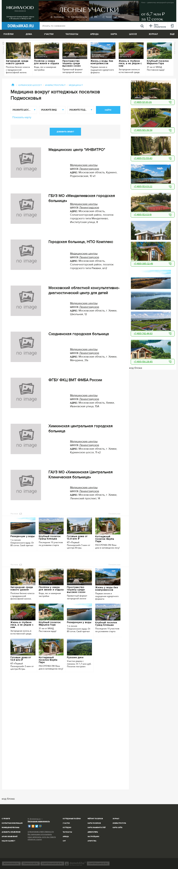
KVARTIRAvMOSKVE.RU (52, 863)
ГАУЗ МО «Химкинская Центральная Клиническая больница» (80, 475)
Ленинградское (89, 168)
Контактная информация (12, 823)
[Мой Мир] (40, 826)
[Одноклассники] (33, 826)
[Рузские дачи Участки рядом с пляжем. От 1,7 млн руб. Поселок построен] (152, 299)
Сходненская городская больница (78, 334)
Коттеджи (67, 828)
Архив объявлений (9, 837)
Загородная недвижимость (39, 821)
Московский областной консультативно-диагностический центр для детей (84, 290)
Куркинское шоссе (30, 85)
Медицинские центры (84, 165)
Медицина (76, 85)
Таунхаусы (72, 34)
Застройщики (93, 837)
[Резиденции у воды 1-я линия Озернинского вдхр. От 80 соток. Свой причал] (152, 278)
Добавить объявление (11, 832)
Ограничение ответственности (41, 832)
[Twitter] (37, 826)
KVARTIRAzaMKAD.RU (98, 863)
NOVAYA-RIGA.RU (11, 863)
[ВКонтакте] (29, 826)
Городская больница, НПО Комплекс (80, 241)
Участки (66, 823)
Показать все (175, 48)
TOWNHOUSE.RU (30, 863)
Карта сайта (117, 828)
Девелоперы (93, 832)
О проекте (6, 819)
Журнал (116, 819)
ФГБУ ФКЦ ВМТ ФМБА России (75, 380)
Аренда (66, 837)
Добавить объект (65, 132)
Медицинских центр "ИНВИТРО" (76, 149)
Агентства (92, 841)
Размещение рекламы (10, 828)
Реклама (3, 49)
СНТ (64, 841)
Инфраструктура (55, 85)
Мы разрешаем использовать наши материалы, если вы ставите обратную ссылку (42, 836)
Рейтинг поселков (95, 819)
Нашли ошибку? (8, 841)
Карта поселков (94, 823)
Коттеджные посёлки (72, 819)
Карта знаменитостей (97, 828)
